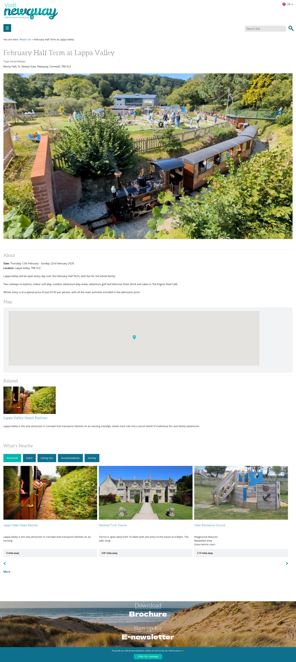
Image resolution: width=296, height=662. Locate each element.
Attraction (12, 458)
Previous (5, 563)
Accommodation (70, 458)
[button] (135, 338)
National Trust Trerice (113, 525)
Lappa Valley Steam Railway (25, 418)
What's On (25, 39)
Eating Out (47, 458)
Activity (92, 458)
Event (29, 458)
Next (289, 563)
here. (182, 651)
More (6, 572)
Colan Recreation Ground (209, 525)
